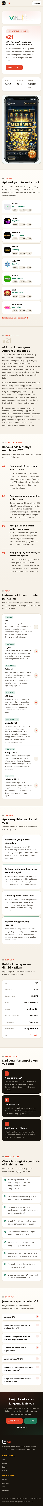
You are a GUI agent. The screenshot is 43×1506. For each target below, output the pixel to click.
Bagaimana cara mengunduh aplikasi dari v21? (17, 1326)
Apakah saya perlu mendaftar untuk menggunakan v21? (17, 1337)
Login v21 (30, 1421)
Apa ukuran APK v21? (13, 1359)
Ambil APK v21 (14, 67)
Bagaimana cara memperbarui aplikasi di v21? (18, 1380)
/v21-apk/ (34, 1035)
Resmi (4, 1479)
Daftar (4, 1470)
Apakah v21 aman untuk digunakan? (15, 1349)
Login (4, 1467)
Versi (4, 1487)
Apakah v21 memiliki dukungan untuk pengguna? (18, 1368)
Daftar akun (22, 1427)
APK (3, 1460)
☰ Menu (37, 3)
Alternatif (5, 1483)
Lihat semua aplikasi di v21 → (15, 318)
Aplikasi (5, 1463)
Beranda (5, 1490)
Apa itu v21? (9, 1317)
